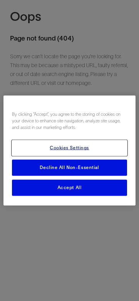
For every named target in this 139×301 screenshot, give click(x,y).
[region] (69, 151)
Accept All (70, 187)
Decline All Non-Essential (69, 167)
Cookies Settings (69, 147)
